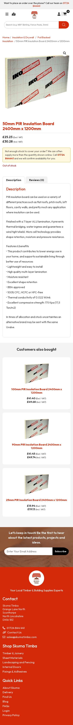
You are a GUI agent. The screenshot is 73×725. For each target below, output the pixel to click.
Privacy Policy (11, 715)
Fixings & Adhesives (15, 671)
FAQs (6, 706)
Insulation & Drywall (23, 37)
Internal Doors (12, 667)
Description (13, 180)
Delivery (8, 692)
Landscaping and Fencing (18, 662)
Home (6, 37)
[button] (65, 53)
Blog (5, 701)
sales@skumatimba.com (22, 637)
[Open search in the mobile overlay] (36, 25)
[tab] (14, 180)
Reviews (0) (36, 180)
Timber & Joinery (13, 653)
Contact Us (14, 632)
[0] (64, 14)
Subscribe (60, 551)
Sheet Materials (12, 658)
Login (6, 710)
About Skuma (11, 687)
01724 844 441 (16, 628)
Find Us (7, 697)
